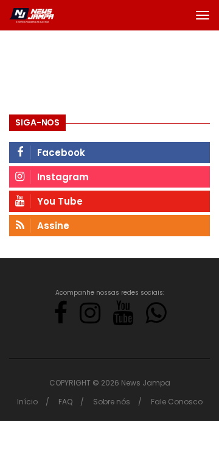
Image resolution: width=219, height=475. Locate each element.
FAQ (65, 401)
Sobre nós (111, 401)
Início (27, 401)
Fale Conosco (177, 401)
